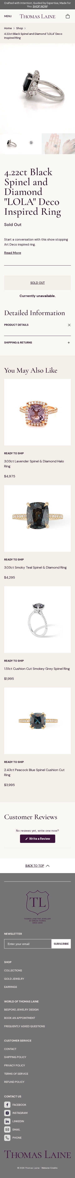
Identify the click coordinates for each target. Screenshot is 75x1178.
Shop (19, 28)
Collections (13, 970)
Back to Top (34, 866)
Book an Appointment (19, 1018)
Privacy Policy (14, 1065)
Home (8, 28)
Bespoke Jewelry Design (21, 1009)
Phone (16, 1137)
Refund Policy (14, 1082)
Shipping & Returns (18, 342)
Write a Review (42, 840)
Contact (10, 1049)
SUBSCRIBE (61, 943)
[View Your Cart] (68, 16)
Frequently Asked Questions (24, 1026)
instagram (20, 1113)
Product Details (16, 325)
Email (16, 1129)
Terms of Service (16, 1074)
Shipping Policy (15, 1057)
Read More (12, 253)
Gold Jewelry (14, 979)
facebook (19, 1105)
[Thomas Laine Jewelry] (37, 16)
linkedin (18, 1121)
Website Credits (49, 1168)
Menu (8, 16)
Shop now (40, 6)
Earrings (10, 987)
